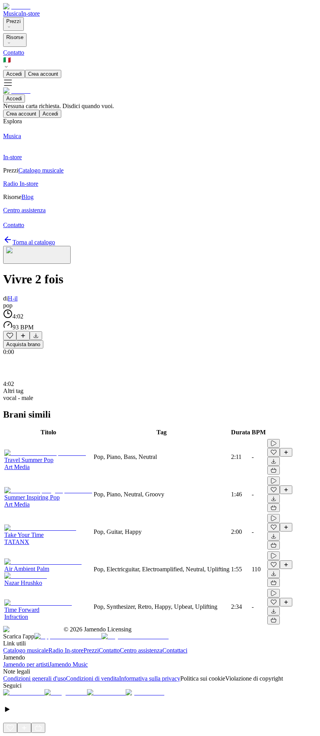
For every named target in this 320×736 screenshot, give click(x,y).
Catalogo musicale (25, 650)
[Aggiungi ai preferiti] (9, 335)
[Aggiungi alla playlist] (23, 335)
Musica (12, 13)
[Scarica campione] (36, 335)
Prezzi (13, 21)
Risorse (14, 37)
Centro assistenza (141, 650)
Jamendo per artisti (26, 664)
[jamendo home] (16, 6)
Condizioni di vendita (92, 678)
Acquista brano (23, 344)
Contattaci (174, 650)
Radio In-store (66, 650)
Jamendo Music (68, 664)
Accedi (14, 74)
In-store (30, 13)
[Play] (37, 255)
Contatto (13, 52)
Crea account (43, 74)
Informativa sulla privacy (149, 678)
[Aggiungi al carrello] (273, 470)
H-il (13, 298)
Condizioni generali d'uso (34, 678)
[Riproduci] (273, 443)
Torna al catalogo (33, 242)
